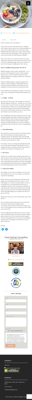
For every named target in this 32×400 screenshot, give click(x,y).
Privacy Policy (9, 396)
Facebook (7, 365)
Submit (10, 345)
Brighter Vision (22, 396)
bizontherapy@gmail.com (22, 33)
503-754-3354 (7, 33)
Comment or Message (10, 316)
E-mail (7, 304)
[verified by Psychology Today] (16, 259)
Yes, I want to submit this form (15, 330)
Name (7, 298)
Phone (7, 310)
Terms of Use (8, 328)
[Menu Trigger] (28, 3)
